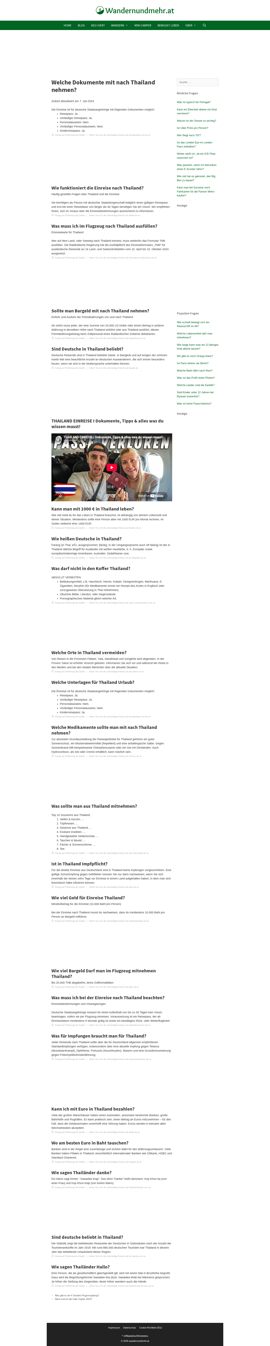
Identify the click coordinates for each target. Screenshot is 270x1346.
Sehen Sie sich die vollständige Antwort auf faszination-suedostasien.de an (123, 258)
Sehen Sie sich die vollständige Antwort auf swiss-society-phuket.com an (122, 603)
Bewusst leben (168, 25)
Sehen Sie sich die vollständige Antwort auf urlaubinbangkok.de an (119, 921)
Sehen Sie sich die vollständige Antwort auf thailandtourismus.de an (119, 1025)
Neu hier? (98, 25)
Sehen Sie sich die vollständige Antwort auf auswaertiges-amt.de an (119, 135)
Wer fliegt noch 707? (189, 135)
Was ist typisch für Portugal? (194, 102)
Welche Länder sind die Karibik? (196, 385)
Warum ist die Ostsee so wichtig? (196, 120)
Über (188, 25)
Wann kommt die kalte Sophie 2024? (73, 1299)
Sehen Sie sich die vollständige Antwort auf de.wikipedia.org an (117, 558)
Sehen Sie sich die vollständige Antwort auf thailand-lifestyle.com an (120, 1187)
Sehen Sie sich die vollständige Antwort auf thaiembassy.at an (117, 338)
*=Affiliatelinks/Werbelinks (135, 1336)
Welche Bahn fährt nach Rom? (194, 370)
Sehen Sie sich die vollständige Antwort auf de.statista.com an (117, 1256)
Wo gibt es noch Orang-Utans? (195, 356)
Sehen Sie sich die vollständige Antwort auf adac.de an (114, 887)
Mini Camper (142, 25)
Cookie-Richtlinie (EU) (150, 1327)
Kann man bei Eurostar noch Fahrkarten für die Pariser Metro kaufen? (195, 191)
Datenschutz (129, 1327)
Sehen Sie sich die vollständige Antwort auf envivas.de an (115, 756)
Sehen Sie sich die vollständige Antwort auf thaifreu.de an (115, 528)
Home (67, 25)
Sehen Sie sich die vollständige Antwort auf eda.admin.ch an (116, 671)
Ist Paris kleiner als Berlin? (192, 363)
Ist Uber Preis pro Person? (192, 127)
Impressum (114, 1327)
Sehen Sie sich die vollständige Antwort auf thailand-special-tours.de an (121, 1286)
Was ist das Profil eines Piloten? (196, 377)
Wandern (117, 25)
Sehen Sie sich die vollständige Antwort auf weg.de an (113, 368)
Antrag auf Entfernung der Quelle (70, 135)
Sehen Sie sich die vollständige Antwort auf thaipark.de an (115, 1162)
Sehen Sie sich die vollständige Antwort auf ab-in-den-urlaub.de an (119, 853)
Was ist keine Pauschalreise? (194, 403)
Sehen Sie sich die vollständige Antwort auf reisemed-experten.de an (120, 1059)
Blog (81, 25)
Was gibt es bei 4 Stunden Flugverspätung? (77, 1295)
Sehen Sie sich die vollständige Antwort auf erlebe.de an (114, 215)
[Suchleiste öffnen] (204, 25)
